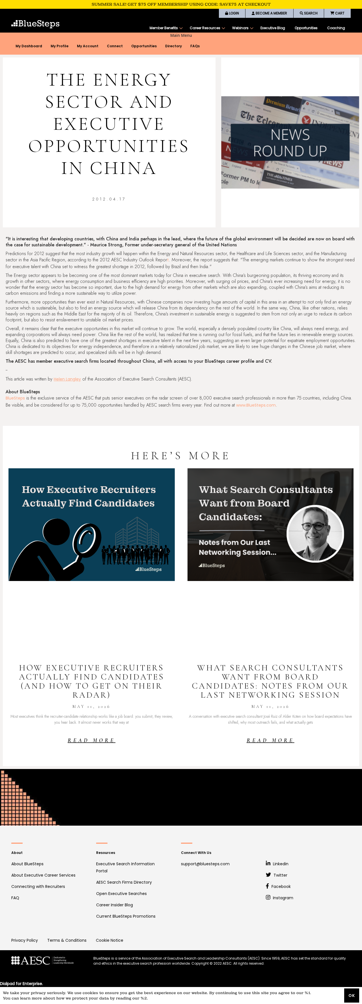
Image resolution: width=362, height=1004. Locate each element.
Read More (91, 740)
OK (351, 995)
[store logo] (35, 24)
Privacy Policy (24, 940)
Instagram (282, 898)
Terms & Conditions (67, 940)
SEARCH (310, 13)
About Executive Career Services (43, 875)
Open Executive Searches (121, 893)
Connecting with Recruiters (38, 886)
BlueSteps (15, 398)
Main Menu (181, 35)
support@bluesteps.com (205, 864)
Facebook (280, 886)
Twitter (279, 875)
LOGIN (233, 13)
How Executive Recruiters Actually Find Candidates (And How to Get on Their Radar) (91, 681)
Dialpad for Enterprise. (21, 983)
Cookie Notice (109, 940)
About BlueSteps (27, 864)
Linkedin (280, 864)
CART (339, 13)
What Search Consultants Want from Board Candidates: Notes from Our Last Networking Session (270, 681)
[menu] (247, 28)
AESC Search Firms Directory (124, 882)
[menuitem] (165, 28)
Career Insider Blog (114, 905)
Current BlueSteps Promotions (126, 916)
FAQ (15, 898)
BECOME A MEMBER (271, 13)
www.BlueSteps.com (256, 405)
